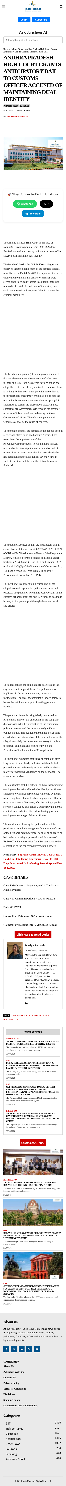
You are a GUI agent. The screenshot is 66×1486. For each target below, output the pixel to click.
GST (8, 1060)
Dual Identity (10, 1020)
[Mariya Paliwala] (15, 973)
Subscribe (41, 19)
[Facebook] (17, 124)
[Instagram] (14, 1349)
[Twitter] (25, 124)
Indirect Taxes (17, 49)
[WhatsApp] (40, 124)
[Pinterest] (33, 124)
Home (5, 49)
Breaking (24, 106)
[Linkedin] (26, 1002)
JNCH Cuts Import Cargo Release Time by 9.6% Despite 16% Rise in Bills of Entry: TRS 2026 (32, 1042)
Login (24, 19)
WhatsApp (27, 203)
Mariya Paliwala (17, 116)
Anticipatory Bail (20, 1016)
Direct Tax (11, 1111)
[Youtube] (37, 1349)
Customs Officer (41, 1016)
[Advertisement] (33, 336)
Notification (13, 1039)
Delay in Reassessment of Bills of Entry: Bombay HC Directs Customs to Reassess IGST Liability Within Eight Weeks (32, 1065)
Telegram (35, 213)
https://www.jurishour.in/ (36, 950)
